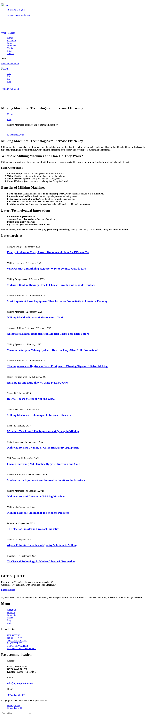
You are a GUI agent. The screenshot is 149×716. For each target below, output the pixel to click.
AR (8, 84)
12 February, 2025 (15, 134)
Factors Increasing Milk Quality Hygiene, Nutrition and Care (43, 463)
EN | (9, 76)
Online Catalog (8, 33)
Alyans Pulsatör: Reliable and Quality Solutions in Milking (42, 545)
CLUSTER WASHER (17, 646)
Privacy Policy (13, 705)
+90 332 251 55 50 (16, 10)
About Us (11, 40)
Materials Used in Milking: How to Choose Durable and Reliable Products (51, 284)
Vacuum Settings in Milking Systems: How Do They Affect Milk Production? (52, 350)
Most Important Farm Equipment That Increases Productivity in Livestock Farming (57, 301)
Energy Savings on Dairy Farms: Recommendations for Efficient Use (48, 252)
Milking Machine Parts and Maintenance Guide (35, 317)
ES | (9, 81)
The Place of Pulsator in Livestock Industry (33, 528)
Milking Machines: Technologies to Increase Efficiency (39, 415)
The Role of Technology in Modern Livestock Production (41, 561)
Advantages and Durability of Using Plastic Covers (37, 382)
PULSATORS (13, 635)
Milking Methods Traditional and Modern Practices (38, 512)
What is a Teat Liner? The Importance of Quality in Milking (43, 431)
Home (10, 38)
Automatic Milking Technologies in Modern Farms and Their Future (48, 333)
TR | (9, 73)
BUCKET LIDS (14, 643)
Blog (9, 51)
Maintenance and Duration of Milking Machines (36, 496)
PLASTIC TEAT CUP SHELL (21, 648)
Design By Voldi (14, 708)
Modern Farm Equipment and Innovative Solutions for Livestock (46, 480)
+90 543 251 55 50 (10, 63)
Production (12, 45)
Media (10, 48)
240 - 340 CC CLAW (17, 640)
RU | (9, 79)
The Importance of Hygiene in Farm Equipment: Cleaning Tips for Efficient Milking (57, 366)
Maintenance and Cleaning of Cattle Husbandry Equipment (43, 447)
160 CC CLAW (14, 638)
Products (11, 43)
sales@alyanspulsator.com (19, 15)
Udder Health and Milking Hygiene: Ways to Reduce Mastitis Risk (46, 268)
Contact (10, 53)
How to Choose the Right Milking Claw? (31, 398)
